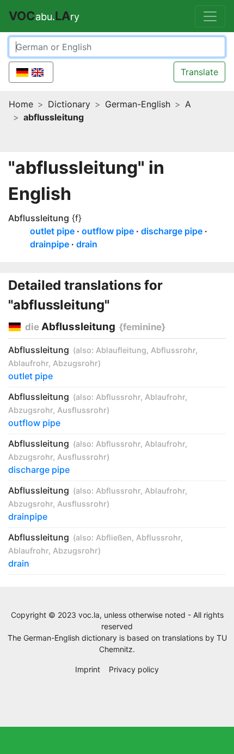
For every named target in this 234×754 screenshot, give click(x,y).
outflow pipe (108, 231)
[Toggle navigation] (210, 16)
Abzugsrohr (75, 363)
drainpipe (49, 244)
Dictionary (69, 104)
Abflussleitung (38, 217)
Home (21, 104)
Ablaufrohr (28, 363)
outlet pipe (52, 231)
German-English (137, 104)
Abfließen (114, 537)
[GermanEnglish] (31, 72)
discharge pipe (171, 231)
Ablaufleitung (121, 350)
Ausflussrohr (82, 410)
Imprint (87, 669)
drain (86, 244)
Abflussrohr (173, 350)
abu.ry (44, 16)
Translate (199, 71)
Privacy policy (134, 669)
